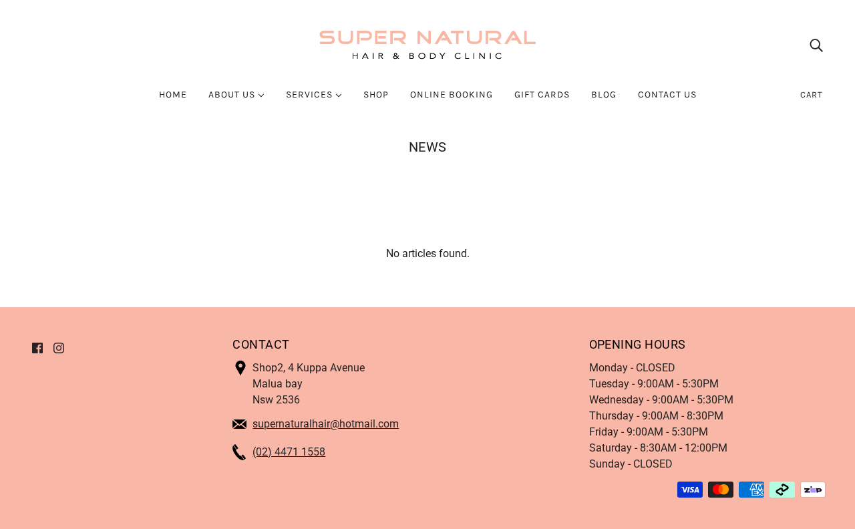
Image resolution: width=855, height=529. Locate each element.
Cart (811, 95)
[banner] (427, 44)
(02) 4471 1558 (288, 452)
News (428, 147)
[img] (816, 45)
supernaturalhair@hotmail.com (325, 423)
